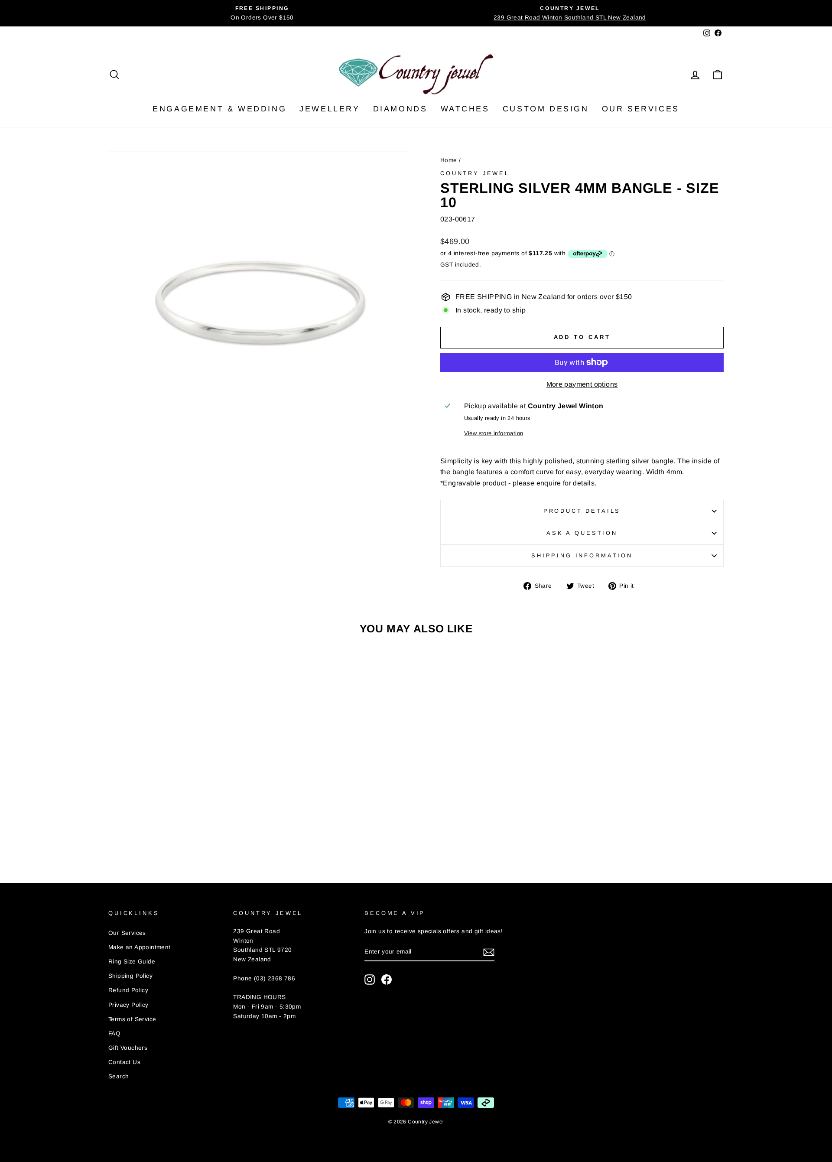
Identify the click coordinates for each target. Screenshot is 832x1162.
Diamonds (400, 108)
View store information (493, 433)
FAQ (114, 1033)
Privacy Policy (128, 1005)
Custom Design (546, 108)
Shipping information (582, 555)
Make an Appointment (139, 947)
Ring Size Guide (131, 961)
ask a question (582, 533)
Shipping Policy (130, 976)
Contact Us (124, 1062)
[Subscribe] (488, 952)
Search (118, 1076)
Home (448, 160)
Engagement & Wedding (219, 108)
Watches (465, 108)
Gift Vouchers (127, 1048)
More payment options (582, 384)
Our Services (640, 108)
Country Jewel (475, 173)
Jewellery (329, 108)
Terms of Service (132, 1019)
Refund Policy (128, 990)
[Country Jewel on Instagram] (369, 979)
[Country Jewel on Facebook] (386, 979)
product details (582, 511)
